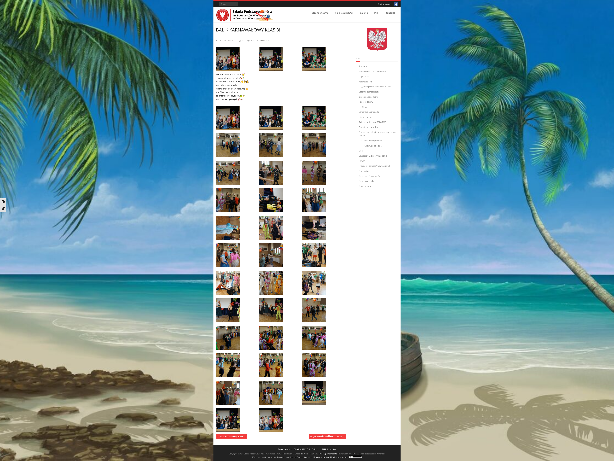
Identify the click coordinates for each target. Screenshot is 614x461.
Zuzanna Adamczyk (228, 40)
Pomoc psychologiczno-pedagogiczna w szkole (377, 134)
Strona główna (320, 12)
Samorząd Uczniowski (369, 112)
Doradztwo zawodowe (369, 127)
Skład (364, 107)
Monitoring (364, 171)
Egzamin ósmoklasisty (369, 91)
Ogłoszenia (364, 76)
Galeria (364, 12)
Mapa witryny (365, 186)
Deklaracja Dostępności (370, 176)
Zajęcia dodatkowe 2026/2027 (372, 122)
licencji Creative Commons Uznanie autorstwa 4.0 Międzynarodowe (319, 457)
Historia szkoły (365, 117)
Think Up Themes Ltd (328, 454)
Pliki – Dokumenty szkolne (370, 140)
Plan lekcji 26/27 (344, 12)
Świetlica (363, 66)
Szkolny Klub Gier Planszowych (372, 71)
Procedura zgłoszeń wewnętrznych (374, 166)
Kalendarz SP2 (365, 81)
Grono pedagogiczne (368, 97)
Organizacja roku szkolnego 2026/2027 (376, 86)
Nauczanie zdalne (367, 181)
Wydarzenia (265, 40)
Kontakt (390, 12)
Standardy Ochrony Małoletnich (373, 156)
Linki (361, 150)
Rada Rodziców (366, 102)
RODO (362, 160)
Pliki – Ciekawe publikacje (370, 145)
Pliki (376, 12)
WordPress (353, 454)
